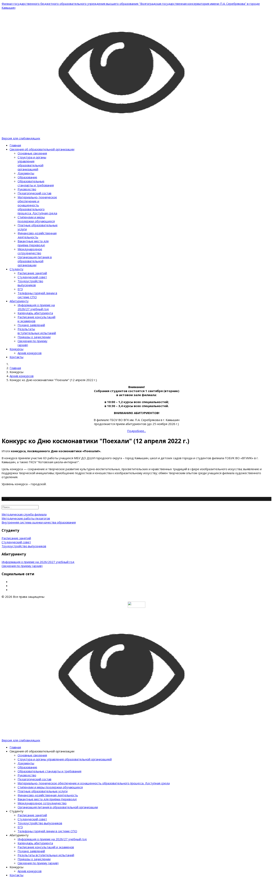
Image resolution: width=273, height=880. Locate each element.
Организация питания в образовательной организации (35, 261)
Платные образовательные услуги (43, 791)
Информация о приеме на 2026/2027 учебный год (38, 562)
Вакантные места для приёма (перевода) (33, 243)
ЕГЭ (20, 289)
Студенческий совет (32, 277)
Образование (27, 177)
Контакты (16, 357)
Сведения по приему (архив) (22, 566)
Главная (15, 145)
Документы (26, 173)
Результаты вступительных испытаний (37, 331)
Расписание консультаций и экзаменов (46, 847)
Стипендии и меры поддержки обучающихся (36, 219)
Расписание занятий (32, 273)
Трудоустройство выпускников (30, 283)
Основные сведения (32, 153)
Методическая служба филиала (24, 514)
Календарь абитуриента (35, 313)
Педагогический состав (34, 193)
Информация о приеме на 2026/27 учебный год (36, 307)
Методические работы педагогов (26, 518)
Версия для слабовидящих (21, 138)
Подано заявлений (31, 325)
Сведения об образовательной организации (42, 149)
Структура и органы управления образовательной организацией (32, 163)
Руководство (27, 189)
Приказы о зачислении (34, 337)
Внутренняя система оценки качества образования (39, 522)
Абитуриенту (19, 301)
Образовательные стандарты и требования (36, 183)
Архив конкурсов (30, 353)
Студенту (16, 269)
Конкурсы (16, 349)
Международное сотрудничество (30, 251)
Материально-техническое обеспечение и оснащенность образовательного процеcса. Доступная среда (37, 205)
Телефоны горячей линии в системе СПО (47, 831)
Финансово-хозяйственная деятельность (37, 235)
